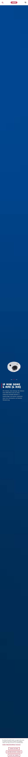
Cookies (4, 744)
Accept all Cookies (14, 755)
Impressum (18, 744)
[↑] (11, 380)
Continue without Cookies (14, 752)
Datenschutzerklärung (10, 744)
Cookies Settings (14, 748)
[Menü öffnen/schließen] (25, 2)
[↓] (16, 380)
